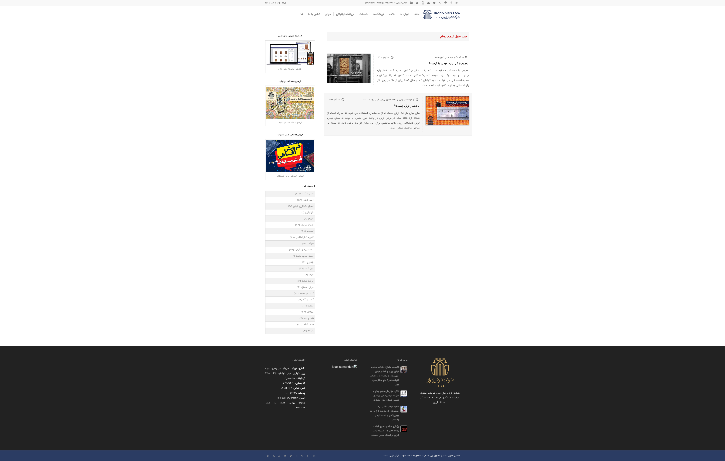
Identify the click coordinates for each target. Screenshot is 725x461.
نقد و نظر (309, 318)
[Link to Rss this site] (417, 3)
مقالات (310, 312)
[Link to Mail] (428, 3)
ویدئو (311, 330)
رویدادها (309, 268)
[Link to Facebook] (451, 3)
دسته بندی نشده (305, 256)
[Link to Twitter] (434, 3)
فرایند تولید (308, 281)
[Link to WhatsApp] (440, 3)
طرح (311, 274)
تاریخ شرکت (307, 225)
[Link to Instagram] (457, 3)
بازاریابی (309, 212)
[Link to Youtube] (423, 3)
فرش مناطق (307, 287)
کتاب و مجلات (306, 293)
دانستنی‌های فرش (304, 250)
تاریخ (311, 218)
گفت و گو (308, 299)
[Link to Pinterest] (445, 3)
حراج (311, 243)
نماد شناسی (308, 324)
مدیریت (309, 306)
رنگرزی (310, 262)
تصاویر (310, 231)
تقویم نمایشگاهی (305, 237)
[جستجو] (301, 14)
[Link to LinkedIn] (411, 3)
